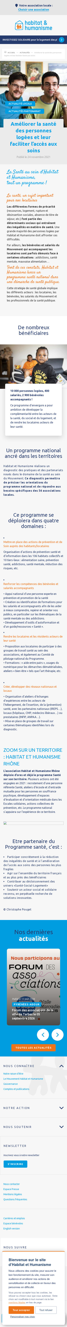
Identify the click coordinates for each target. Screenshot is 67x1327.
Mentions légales (12, 1194)
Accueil (11, 53)
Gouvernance (10, 1084)
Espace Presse (11, 1189)
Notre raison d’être (13, 1073)
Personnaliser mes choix (22, 1316)
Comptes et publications (16, 1089)
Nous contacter (11, 1184)
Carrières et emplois (14, 1218)
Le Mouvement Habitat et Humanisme (23, 1078)
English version (11, 1228)
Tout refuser (46, 1310)
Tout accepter (21, 1310)
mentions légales (17, 1302)
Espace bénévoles (13, 1223)
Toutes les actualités (33, 1047)
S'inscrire (15, 1164)
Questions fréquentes (15, 1199)
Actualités (25, 53)
